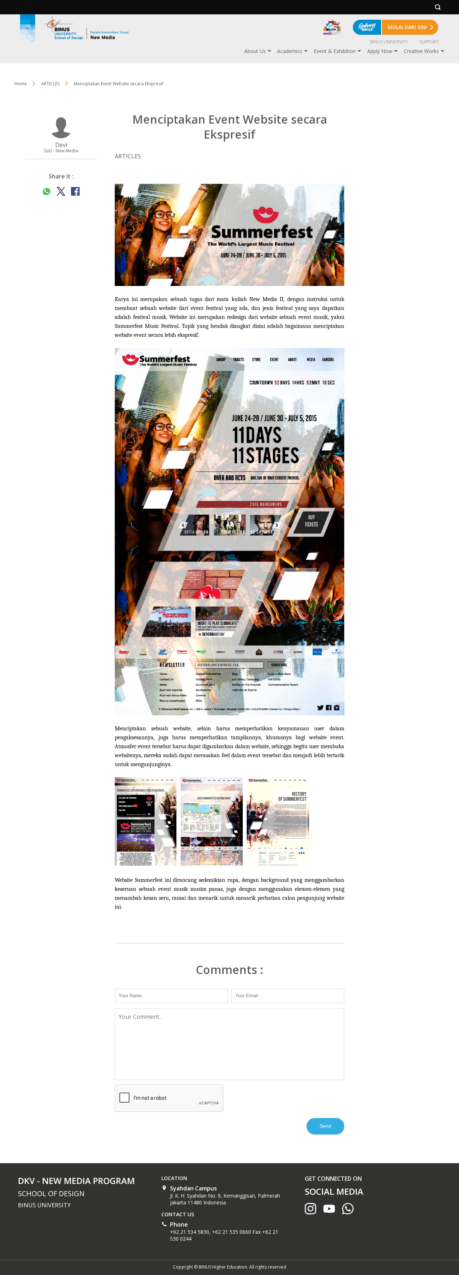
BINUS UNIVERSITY (389, 42)
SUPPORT (429, 42)
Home (20, 84)
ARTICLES (50, 84)
